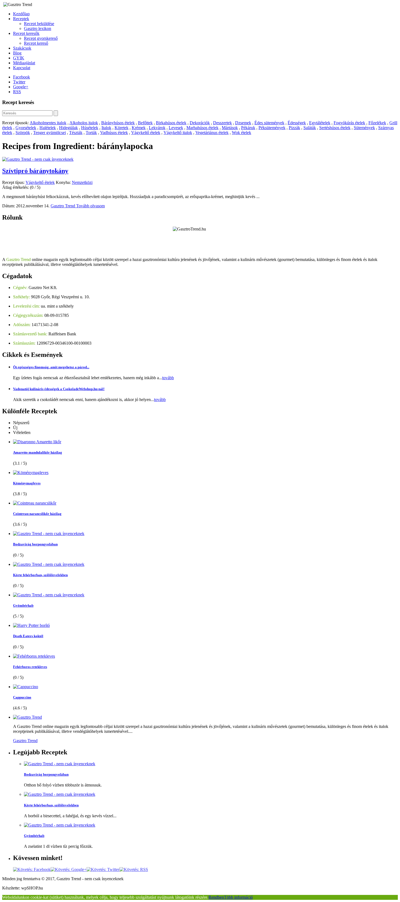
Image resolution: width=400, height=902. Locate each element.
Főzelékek (377, 122)
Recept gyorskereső (41, 38)
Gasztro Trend (63, 206)
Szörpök (23, 132)
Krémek (139, 127)
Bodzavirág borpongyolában (35, 544)
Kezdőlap (21, 13)
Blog (17, 53)
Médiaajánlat (24, 62)
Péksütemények (272, 127)
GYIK (18, 58)
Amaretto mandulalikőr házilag (37, 452)
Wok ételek (241, 132)
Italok (106, 127)
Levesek (176, 127)
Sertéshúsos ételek (334, 127)
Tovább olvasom (90, 206)
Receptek (21, 18)
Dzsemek (243, 122)
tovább (168, 377)
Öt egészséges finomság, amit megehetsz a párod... (51, 367)
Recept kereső (36, 43)
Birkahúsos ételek (171, 122)
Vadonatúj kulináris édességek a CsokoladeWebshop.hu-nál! (58, 389)
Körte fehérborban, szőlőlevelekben (40, 575)
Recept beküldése (39, 23)
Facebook (21, 77)
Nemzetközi (82, 182)
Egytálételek (319, 122)
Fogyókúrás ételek (349, 122)
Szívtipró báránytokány (35, 170)
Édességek (297, 122)
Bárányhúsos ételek (118, 122)
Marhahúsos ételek (202, 127)
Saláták (309, 127)
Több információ (238, 897)
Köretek (121, 127)
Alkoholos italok (83, 122)
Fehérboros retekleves (30, 667)
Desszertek (222, 122)
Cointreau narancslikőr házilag (37, 514)
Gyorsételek (26, 127)
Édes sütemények (269, 122)
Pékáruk (248, 127)
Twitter (19, 82)
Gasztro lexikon (37, 28)
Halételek (47, 127)
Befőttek (145, 122)
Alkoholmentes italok (48, 122)
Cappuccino (22, 697)
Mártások (230, 127)
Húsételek (89, 127)
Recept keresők (26, 33)
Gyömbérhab (23, 605)
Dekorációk (200, 122)
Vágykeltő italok (178, 132)
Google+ (20, 86)
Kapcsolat (21, 67)
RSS (17, 91)
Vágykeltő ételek (145, 132)
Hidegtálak (68, 127)
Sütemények (364, 127)
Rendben (216, 897)
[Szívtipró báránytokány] (37, 159)
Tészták (75, 132)
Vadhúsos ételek (114, 132)
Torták (91, 132)
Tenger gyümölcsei (49, 132)
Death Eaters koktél (28, 636)
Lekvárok (157, 127)
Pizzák (294, 127)
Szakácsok (22, 48)
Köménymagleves (27, 483)
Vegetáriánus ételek (212, 132)
